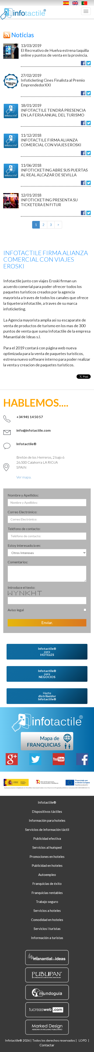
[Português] (85, 3)
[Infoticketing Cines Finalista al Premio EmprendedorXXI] (11, 81)
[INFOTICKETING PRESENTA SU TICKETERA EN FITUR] (11, 200)
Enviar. (47, 622)
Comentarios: (18, 562)
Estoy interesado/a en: (24, 545)
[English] (76, 3)
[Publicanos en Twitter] (88, 63)
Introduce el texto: (21, 587)
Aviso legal (16, 610)
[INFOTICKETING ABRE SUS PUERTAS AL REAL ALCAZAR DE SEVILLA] (11, 170)
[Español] (67, 3)
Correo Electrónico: (22, 512)
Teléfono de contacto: (24, 529)
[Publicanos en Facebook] (83, 63)
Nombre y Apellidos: (23, 495)
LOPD (83, 1040)
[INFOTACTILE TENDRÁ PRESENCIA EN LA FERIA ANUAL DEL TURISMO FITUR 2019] (11, 111)
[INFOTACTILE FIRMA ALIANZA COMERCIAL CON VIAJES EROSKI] (11, 140)
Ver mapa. (23, 477)
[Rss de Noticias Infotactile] (6, 34)
